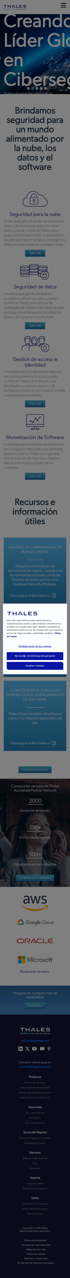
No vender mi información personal (35, 656)
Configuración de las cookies (35, 646)
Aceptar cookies (35, 665)
